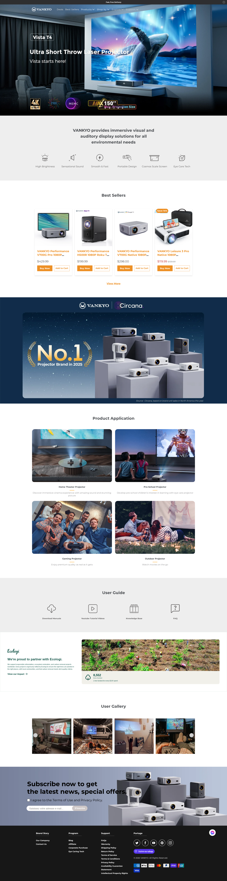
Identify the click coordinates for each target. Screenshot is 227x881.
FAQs (103, 840)
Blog (71, 840)
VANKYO (144, 858)
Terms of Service (109, 855)
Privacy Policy (107, 862)
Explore (116, 9)
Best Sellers (72, 9)
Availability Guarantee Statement (112, 868)
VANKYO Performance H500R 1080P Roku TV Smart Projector (93, 255)
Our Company (43, 840)
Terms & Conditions (110, 859)
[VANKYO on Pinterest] (163, 843)
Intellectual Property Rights (114, 873)
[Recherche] (184, 9)
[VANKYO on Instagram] (171, 843)
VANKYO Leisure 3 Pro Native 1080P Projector (173, 255)
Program (73, 833)
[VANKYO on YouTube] (154, 843)
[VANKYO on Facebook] (146, 843)
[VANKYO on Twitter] (137, 843)
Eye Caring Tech (76, 851)
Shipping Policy (108, 848)
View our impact (15, 674)
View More (113, 283)
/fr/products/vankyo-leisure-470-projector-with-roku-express (113, 58)
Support (131, 9)
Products (86, 9)
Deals (60, 9)
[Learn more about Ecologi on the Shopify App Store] (41, 651)
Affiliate (72, 844)
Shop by (102, 9)
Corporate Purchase (78, 848)
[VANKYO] (41, 9)
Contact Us (41, 844)
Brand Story (42, 833)
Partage (138, 833)
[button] (191, 735)
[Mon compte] (178, 9)
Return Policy (107, 851)
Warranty (105, 844)
